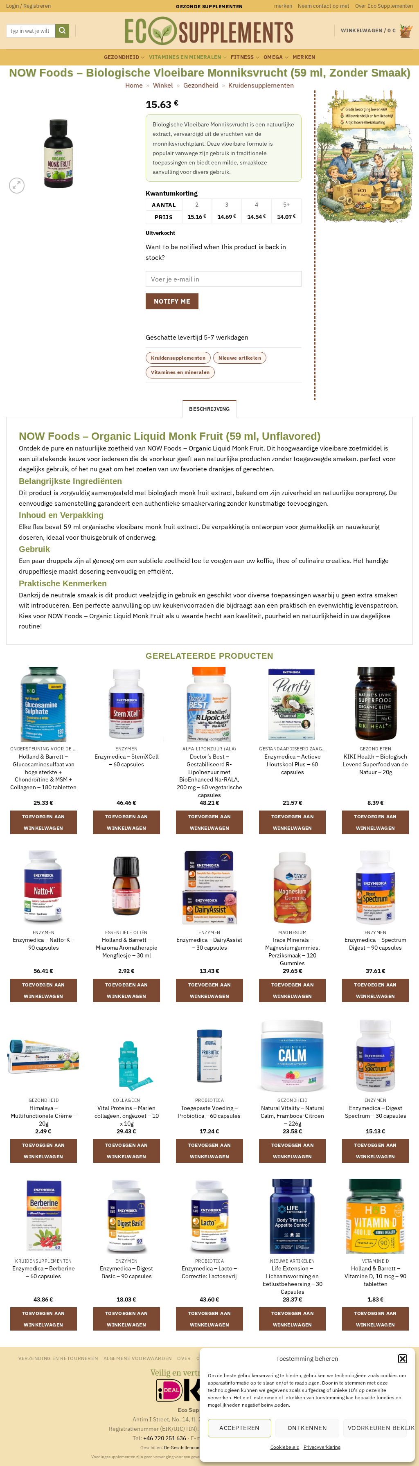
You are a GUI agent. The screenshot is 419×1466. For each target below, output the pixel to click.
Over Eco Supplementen (384, 5)
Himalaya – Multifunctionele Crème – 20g (44, 1115)
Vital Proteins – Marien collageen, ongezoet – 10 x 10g (127, 1115)
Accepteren (239, 1428)
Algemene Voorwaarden (138, 1358)
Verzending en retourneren (58, 1358)
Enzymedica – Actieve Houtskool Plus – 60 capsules (292, 764)
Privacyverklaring (322, 1447)
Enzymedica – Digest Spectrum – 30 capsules (375, 1111)
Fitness (242, 57)
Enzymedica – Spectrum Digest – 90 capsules (375, 943)
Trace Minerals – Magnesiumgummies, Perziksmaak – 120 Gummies (292, 951)
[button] (403, 1359)
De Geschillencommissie (189, 1447)
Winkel (163, 85)
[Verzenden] (62, 31)
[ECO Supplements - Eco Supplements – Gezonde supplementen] (209, 31)
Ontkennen (307, 1428)
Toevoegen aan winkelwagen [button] (43, 822)
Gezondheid (122, 57)
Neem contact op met (323, 5)
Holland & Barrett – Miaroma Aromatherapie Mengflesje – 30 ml (127, 947)
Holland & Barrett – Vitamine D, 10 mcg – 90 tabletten (375, 1276)
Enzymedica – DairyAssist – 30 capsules (209, 943)
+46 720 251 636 (164, 1438)
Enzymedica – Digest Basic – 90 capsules (126, 1272)
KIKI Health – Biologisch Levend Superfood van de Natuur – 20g (375, 764)
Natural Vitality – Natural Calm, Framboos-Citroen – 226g (292, 1115)
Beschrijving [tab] (209, 408)
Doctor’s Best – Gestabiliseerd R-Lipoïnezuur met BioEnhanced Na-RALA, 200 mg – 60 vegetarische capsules (209, 776)
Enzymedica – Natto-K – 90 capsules (43, 943)
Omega (273, 57)
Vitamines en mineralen (185, 57)
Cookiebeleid (285, 1447)
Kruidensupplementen (261, 85)
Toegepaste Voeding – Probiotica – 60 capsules (209, 1111)
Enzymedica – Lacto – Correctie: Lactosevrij (209, 1272)
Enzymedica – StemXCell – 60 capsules (127, 760)
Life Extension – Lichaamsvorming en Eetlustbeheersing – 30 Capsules (292, 1280)
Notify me (172, 301)
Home (134, 85)
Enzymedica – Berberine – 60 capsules (43, 1272)
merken (283, 5)
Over (184, 1358)
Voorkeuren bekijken (377, 1428)
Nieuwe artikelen (240, 358)
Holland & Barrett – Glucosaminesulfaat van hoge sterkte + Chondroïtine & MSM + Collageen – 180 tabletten (43, 772)
